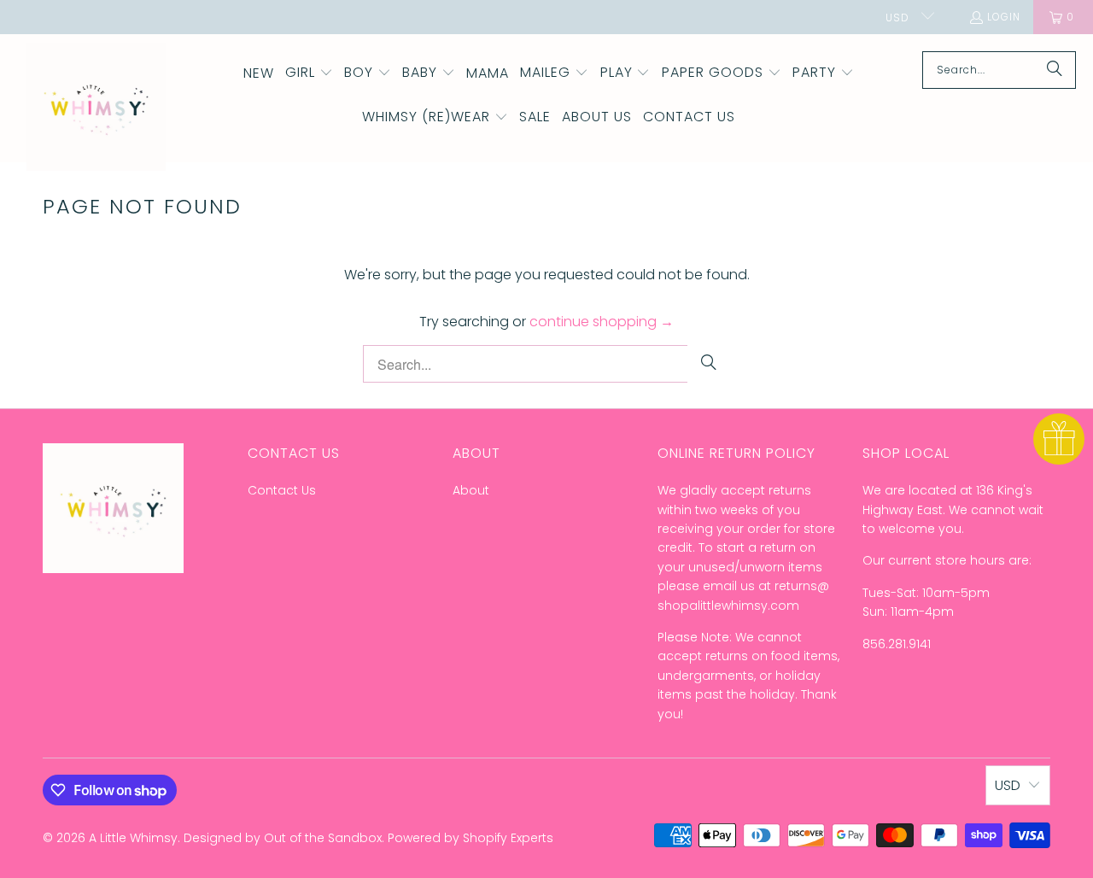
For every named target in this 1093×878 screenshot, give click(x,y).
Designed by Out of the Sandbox (283, 837)
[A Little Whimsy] (96, 108)
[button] (309, 73)
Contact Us (282, 490)
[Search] (1054, 70)
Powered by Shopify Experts (470, 837)
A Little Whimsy (133, 837)
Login (1003, 16)
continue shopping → (601, 321)
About (471, 490)
